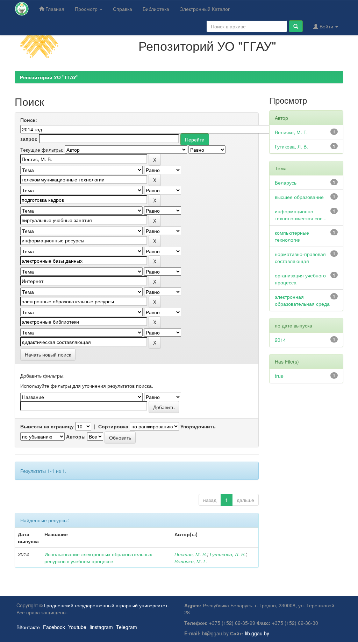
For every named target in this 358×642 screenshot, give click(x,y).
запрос (28, 138)
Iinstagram (101, 626)
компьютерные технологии (292, 236)
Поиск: (28, 119)
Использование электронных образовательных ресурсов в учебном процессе (98, 558)
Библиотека (156, 8)
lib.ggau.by (257, 633)
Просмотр (87, 8)
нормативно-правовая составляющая (300, 257)
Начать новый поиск (48, 354)
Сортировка (113, 426)
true (279, 375)
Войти (326, 26)
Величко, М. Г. (191, 561)
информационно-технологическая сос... (301, 215)
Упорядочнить (198, 426)
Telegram (126, 626)
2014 (280, 339)
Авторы (76, 436)
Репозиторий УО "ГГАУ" (49, 77)
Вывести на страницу (47, 426)
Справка (122, 8)
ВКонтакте (28, 626)
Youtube (77, 626)
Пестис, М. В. (190, 554)
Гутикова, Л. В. (228, 554)
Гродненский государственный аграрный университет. (106, 605)
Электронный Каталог (205, 8)
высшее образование (299, 196)
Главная (54, 8)
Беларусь (285, 182)
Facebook (54, 626)
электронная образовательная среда (302, 300)
